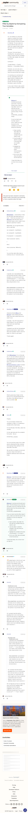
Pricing (14, 785)
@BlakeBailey (10, 214)
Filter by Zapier (8, 175)
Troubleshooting (7, 16)
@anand (9, 314)
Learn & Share (12, 9)
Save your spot (7, 730)
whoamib (9, 582)
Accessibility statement (19, 780)
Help (14, 787)
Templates (14, 798)
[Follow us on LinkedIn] (14, 804)
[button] (24, 2)
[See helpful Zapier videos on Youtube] (22, 804)
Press (14, 791)
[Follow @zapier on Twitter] (19, 804)
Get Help (3, 9)
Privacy (20, 811)
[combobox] (14, 6)
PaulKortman (9, 270)
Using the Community (9, 743)
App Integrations (14, 800)
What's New (4, 13)
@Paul (17, 313)
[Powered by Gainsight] (14, 778)
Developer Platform (14, 789)
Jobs (14, 794)
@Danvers (9, 219)
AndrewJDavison (10, 211)
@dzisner (13, 100)
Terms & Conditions (8, 780)
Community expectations (10, 745)
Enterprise (14, 796)
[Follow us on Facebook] (11, 804)
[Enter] (2, 6)
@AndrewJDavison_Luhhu (13, 364)
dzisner (8, 415)
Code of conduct (8, 741)
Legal (16, 811)
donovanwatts (10, 556)
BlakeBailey (10, 32)
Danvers (8, 499)
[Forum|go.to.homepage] (10, 2)
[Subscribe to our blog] (17, 804)
